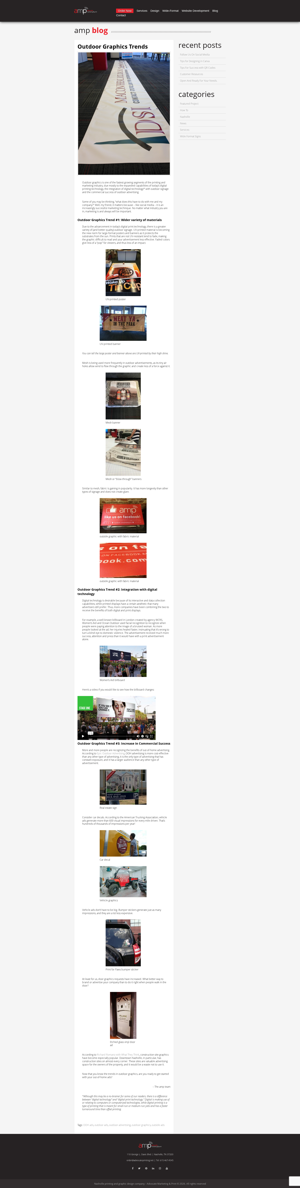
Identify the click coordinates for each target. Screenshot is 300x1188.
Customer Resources (191, 74)
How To (184, 110)
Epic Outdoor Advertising (111, 753)
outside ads (158, 1125)
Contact (121, 15)
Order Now (125, 10)
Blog (215, 10)
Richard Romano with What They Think (118, 1054)
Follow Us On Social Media (195, 54)
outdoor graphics (141, 1125)
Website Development (195, 10)
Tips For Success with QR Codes (197, 67)
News (183, 123)
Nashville (185, 117)
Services (142, 10)
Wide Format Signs (190, 136)
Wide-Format (170, 10)
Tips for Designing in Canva (195, 61)
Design (154, 10)
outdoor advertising (120, 1125)
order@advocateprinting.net (140, 1160)
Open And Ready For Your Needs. (198, 80)
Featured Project (189, 103)
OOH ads (88, 1125)
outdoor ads (101, 1125)
